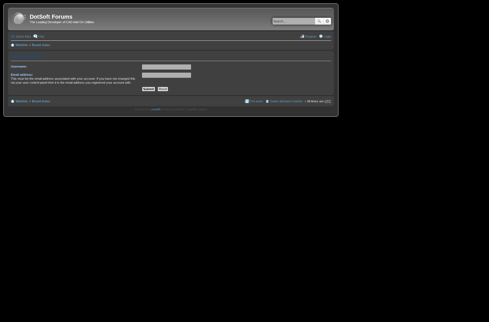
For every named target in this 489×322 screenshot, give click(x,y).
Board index (41, 45)
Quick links (23, 36)
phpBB (155, 109)
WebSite (22, 45)
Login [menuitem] (327, 36)
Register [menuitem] (311, 36)
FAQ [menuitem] (41, 36)
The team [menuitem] (256, 101)
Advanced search (327, 21)
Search (319, 21)
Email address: (22, 74)
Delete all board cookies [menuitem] (286, 101)
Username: (19, 66)
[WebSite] (19, 18)
